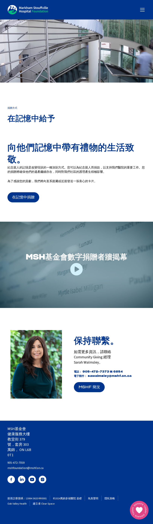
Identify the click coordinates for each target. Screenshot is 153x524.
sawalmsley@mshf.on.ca (110, 376)
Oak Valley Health (17, 504)
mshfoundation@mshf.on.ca (25, 468)
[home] (28, 9)
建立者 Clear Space (44, 504)
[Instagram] (42, 479)
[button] (141, 9)
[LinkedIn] (21, 479)
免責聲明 (93, 498)
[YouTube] (32, 479)
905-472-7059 (16, 463)
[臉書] (11, 479)
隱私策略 (109, 498)
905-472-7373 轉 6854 (102, 371)
